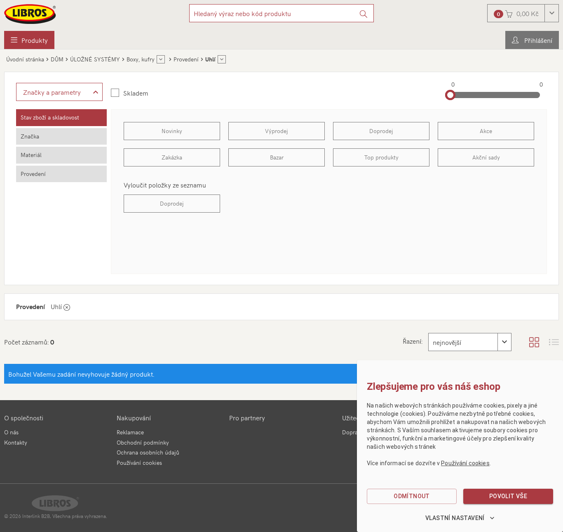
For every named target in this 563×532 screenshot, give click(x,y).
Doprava (352, 432)
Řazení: (412, 340)
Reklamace (130, 432)
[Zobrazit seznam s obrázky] (554, 342)
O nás (11, 432)
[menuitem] (29, 40)
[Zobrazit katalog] (534, 342)
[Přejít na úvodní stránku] (30, 14)
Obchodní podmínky (143, 442)
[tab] (61, 117)
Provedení (33, 174)
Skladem (135, 92)
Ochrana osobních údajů (148, 452)
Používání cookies (139, 462)
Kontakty (15, 442)
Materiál (31, 155)
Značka (30, 136)
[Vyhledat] (364, 13)
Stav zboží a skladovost (50, 117)
